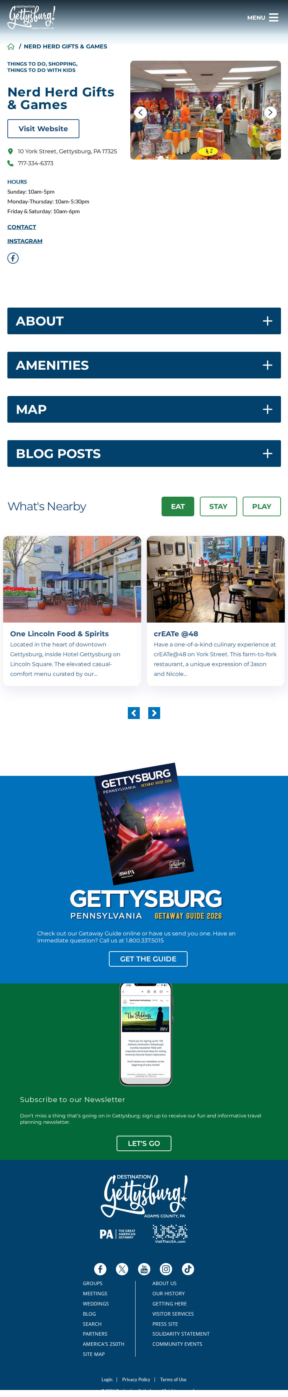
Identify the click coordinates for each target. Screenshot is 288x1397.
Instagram (24, 241)
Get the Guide (148, 959)
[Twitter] (122, 1269)
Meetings (95, 1293)
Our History (168, 1293)
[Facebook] (100, 1269)
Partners (95, 1333)
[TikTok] (188, 1269)
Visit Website (43, 129)
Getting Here (169, 1303)
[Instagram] (166, 1269)
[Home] (10, 46)
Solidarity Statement (178, 1333)
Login (107, 1379)
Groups (93, 1283)
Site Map (94, 1354)
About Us (164, 1283)
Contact (21, 227)
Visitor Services (173, 1313)
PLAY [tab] (261, 506)
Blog (89, 1313)
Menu (256, 17)
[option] (205, 110)
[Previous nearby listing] (134, 713)
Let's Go (144, 1143)
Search (92, 1324)
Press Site (165, 1324)
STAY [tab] (218, 506)
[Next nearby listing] (154, 713)
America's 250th (100, 1344)
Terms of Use (173, 1379)
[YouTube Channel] (144, 1269)
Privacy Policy (136, 1379)
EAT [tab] (178, 506)
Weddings (96, 1303)
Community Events (177, 1344)
